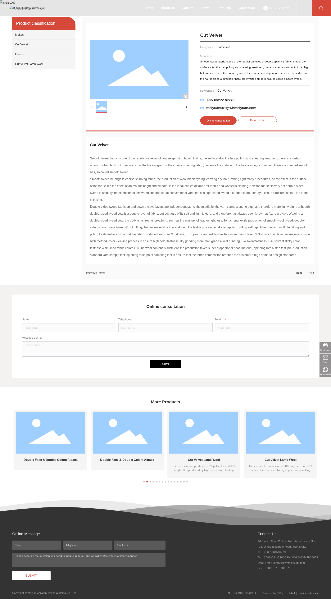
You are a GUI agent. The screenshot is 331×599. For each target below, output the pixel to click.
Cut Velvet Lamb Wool (204, 459)
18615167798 (280, 8)
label (292, 593)
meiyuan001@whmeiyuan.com (231, 108)
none (102, 272)
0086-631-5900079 (305, 557)
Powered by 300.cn (273, 593)
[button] (144, 481)
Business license (309, 593)
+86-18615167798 (220, 100)
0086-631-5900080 (277, 557)
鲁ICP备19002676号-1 (242, 593)
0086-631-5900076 (278, 568)
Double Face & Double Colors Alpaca (51, 459)
